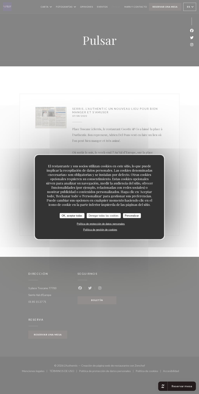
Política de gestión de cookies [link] (100, 229)
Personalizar (132, 215)
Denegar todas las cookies (104, 215)
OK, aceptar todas (72, 215)
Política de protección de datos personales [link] (101, 223)
